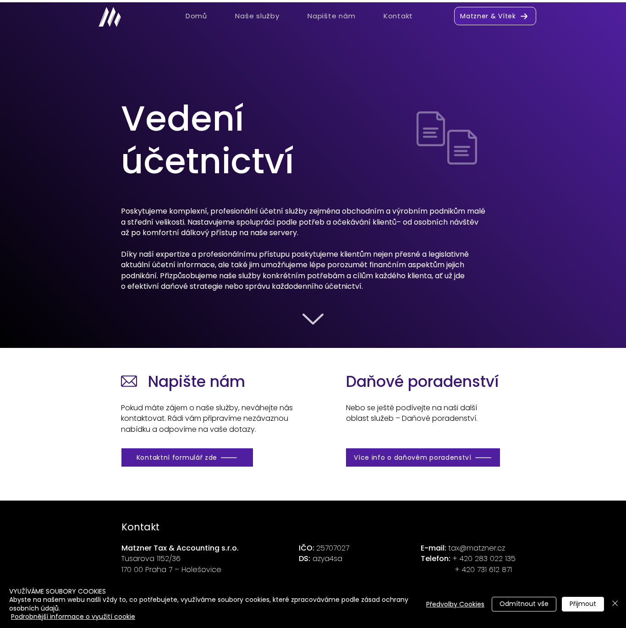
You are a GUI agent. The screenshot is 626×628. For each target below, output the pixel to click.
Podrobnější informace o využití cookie (73, 616)
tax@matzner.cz (476, 548)
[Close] (615, 604)
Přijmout (583, 603)
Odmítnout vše (524, 603)
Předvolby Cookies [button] (455, 604)
